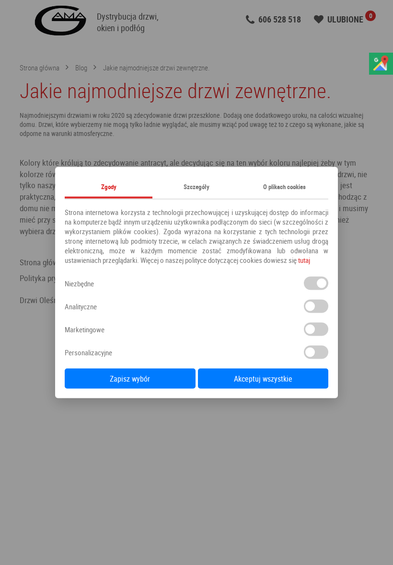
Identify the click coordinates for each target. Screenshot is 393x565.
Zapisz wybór (130, 378)
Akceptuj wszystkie (263, 378)
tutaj (304, 260)
